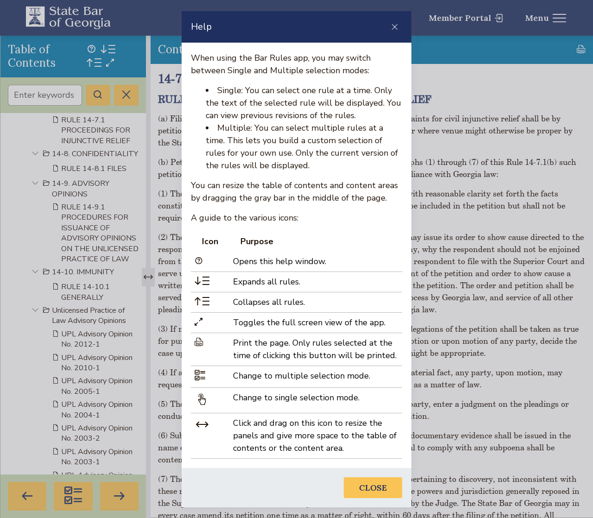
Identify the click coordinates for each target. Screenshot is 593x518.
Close (373, 487)
